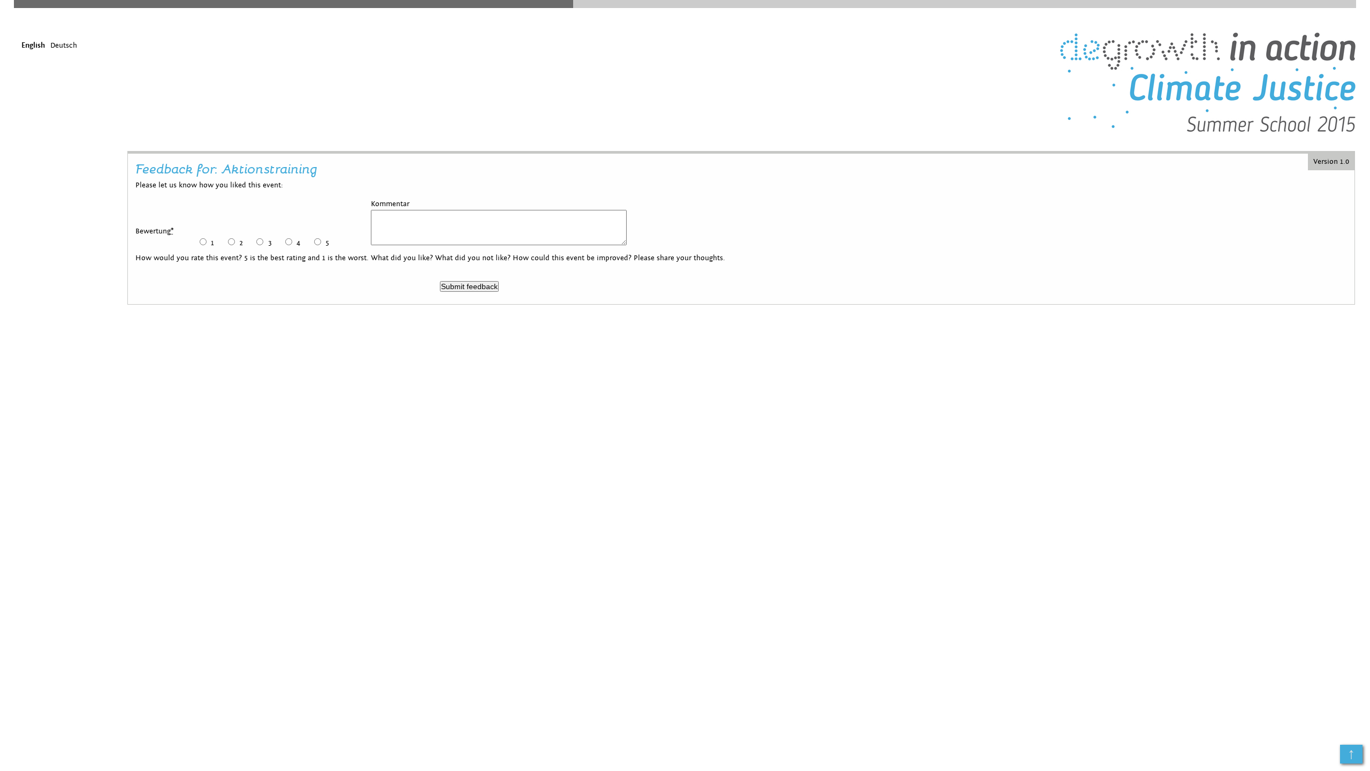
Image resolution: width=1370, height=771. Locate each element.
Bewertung (154, 231)
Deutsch (63, 45)
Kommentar (390, 204)
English (33, 45)
